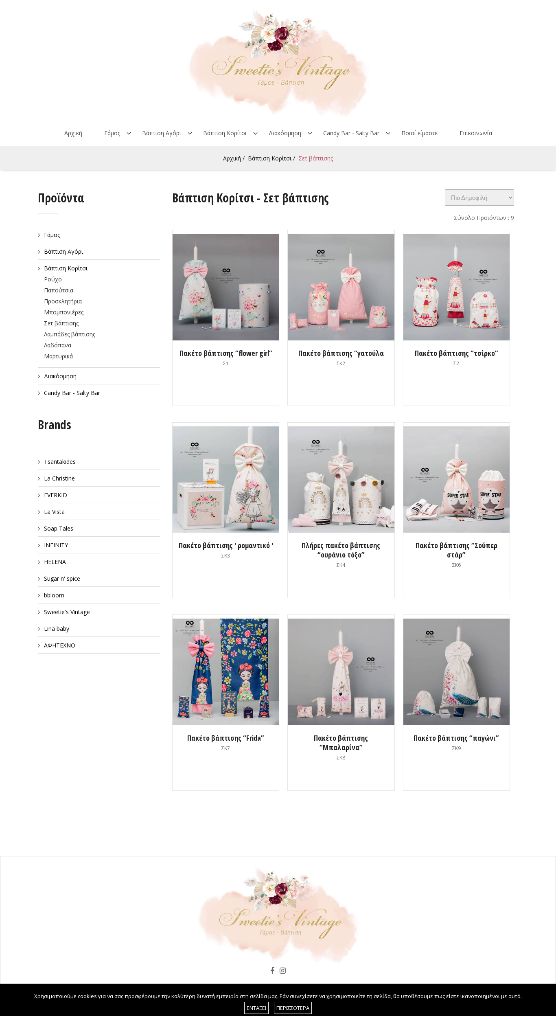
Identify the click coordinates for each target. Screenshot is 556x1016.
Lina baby (56, 628)
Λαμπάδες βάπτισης (69, 334)
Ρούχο (53, 279)
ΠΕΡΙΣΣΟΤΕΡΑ (292, 1008)
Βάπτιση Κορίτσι (225, 133)
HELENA (55, 562)
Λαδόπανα (57, 345)
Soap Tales (58, 528)
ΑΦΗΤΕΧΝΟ (59, 645)
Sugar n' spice (62, 578)
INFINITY (56, 545)
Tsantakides (60, 461)
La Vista (54, 512)
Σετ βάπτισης (315, 158)
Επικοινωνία (476, 133)
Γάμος (112, 133)
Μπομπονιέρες (63, 312)
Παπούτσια (58, 290)
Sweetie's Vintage (67, 612)
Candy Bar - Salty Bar (351, 133)
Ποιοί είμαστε (419, 133)
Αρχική (73, 133)
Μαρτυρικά (58, 356)
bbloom (54, 595)
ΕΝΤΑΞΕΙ (256, 1008)
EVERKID (55, 495)
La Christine (59, 478)
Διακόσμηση (285, 133)
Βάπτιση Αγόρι (161, 133)
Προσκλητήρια (63, 301)
